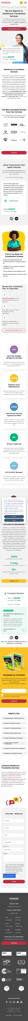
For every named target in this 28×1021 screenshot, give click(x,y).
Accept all (14, 516)
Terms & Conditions (17, 1015)
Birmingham (18, 929)
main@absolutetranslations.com (14, 906)
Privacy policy (9, 1015)
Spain (7, 917)
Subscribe (14, 943)
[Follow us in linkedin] (14, 1002)
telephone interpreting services (11, 779)
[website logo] (6, 2)
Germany (17, 923)
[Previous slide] (11, 218)
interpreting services (14, 774)
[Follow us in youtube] (17, 1002)
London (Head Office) (14, 910)
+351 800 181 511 (9, 932)
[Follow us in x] (10, 1002)
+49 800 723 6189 (18, 926)
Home (2, 7)
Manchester (18, 917)
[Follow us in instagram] (21, 1002)
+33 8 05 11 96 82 (9, 926)
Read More (10, 510)
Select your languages (8, 298)
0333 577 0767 (14, 904)
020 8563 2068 (14, 913)
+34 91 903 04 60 (9, 920)
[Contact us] (21, 2)
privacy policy (15, 696)
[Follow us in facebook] (6, 1002)
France (7, 923)
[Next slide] (16, 218)
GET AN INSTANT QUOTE (14, 29)
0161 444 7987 (18, 920)
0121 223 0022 (18, 932)
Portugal (8, 929)
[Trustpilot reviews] (13, 59)
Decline (14, 520)
